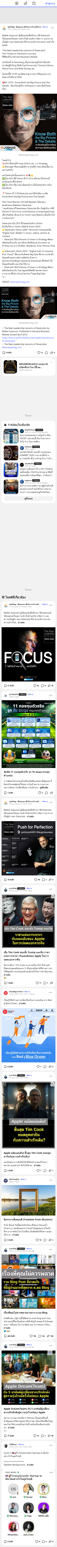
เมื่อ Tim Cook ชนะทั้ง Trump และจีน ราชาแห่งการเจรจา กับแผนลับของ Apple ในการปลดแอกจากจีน (27, 956)
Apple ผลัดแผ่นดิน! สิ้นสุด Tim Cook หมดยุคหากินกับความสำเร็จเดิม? (27, 1154)
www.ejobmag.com (20, 281)
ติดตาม (45, 27)
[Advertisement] (28, 15)
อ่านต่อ (21, 622)
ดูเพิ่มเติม (44, 787)
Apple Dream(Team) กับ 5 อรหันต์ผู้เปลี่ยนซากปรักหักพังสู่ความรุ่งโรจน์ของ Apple (26, 1410)
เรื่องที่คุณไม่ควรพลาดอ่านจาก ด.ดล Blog (25, 1312)
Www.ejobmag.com (12, 347)
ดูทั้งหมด (29, 498)
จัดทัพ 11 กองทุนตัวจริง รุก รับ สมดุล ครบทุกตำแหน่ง (27, 773)
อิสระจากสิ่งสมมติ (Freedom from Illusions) (28, 1219)
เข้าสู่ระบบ (50, 3)
